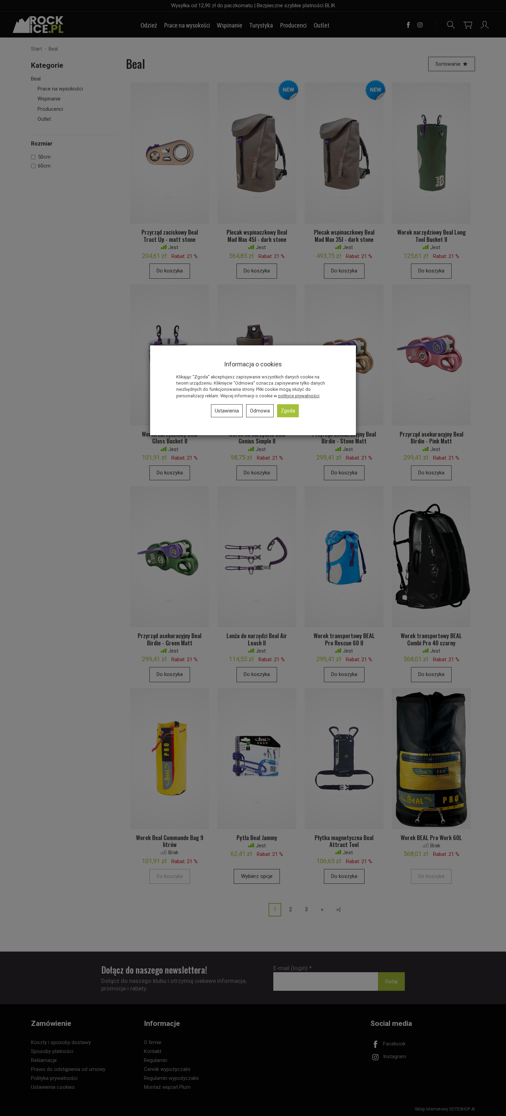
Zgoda (288, 411)
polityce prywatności (298, 395)
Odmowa (260, 411)
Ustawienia (227, 411)
